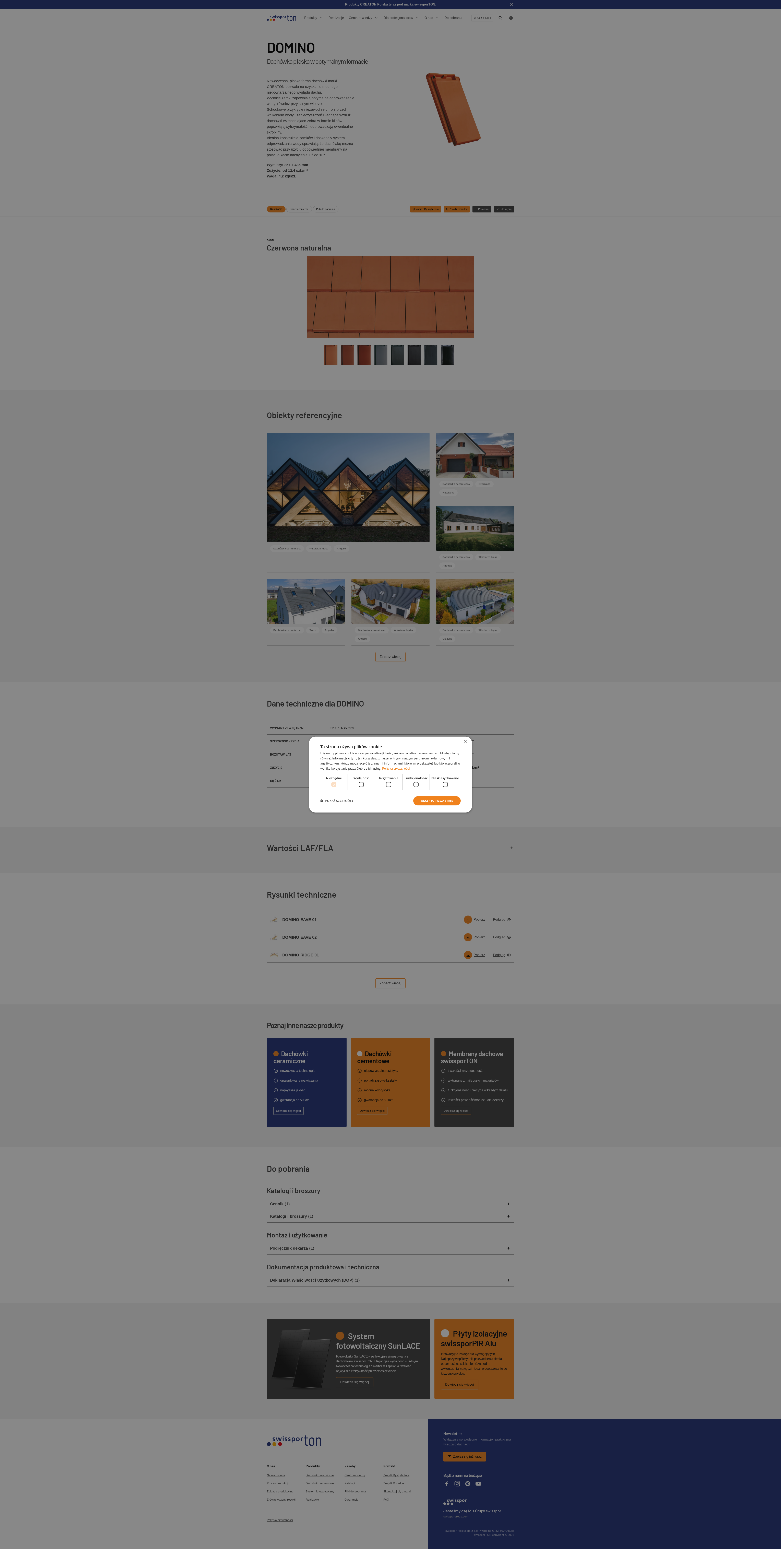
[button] (336, 801)
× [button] (465, 741)
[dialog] (390, 775)
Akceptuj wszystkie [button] (437, 801)
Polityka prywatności (396, 768)
